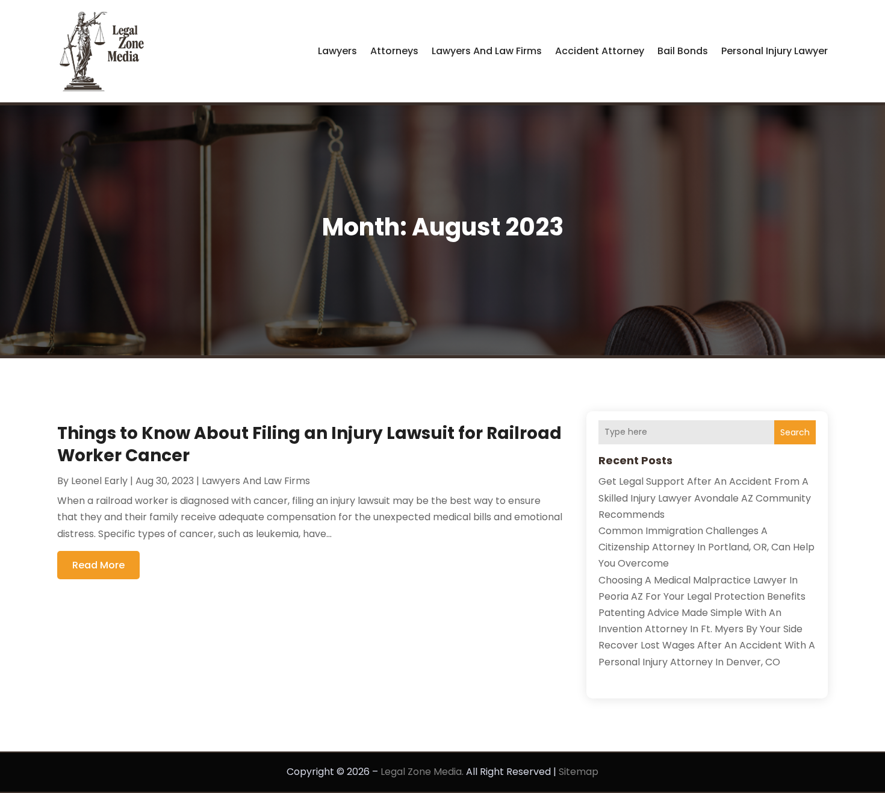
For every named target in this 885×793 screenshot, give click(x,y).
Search (795, 432)
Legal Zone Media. (422, 772)
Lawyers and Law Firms (487, 51)
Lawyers (337, 51)
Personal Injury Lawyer (774, 51)
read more (98, 565)
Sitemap (578, 772)
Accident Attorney (599, 51)
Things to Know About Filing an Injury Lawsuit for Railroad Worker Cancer (309, 444)
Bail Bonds (682, 51)
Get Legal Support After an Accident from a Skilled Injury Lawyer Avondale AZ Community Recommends (704, 497)
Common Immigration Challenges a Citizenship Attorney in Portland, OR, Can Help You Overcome (706, 547)
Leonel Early (99, 481)
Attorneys (394, 51)
